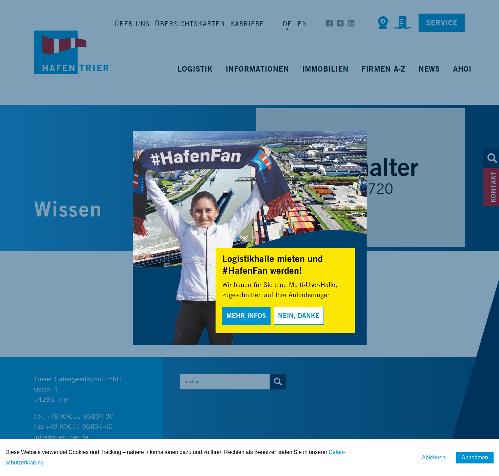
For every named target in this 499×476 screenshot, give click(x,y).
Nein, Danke (298, 315)
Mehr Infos (246, 315)
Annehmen (475, 457)
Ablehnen (433, 457)
